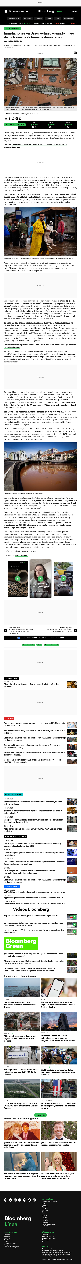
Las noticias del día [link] (13, 18)
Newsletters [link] (27, 18)
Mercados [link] (39, 18)
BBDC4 (19, 439)
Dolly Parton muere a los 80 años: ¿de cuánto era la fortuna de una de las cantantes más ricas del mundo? (57, 1176)
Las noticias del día (28, 645)
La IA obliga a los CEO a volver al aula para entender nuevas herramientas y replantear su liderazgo (29, 872)
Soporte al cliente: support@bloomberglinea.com (56, 1254)
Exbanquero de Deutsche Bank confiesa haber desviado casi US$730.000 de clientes (21, 1071)
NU (59, 437)
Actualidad (7, 1240)
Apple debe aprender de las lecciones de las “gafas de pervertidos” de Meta (33, 898)
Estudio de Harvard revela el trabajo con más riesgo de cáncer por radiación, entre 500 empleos (22, 1176)
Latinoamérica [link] (68, 18)
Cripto (6, 1241)
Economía (7, 1234)
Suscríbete (45, 1234)
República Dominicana (48, 1224)
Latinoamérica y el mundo (49, 1201)
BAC (56, 400)
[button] (75, 53)
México (44, 1205)
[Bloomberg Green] (40, 943)
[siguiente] (75, 630)
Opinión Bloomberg (12, 886)
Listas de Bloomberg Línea (11, 1247)
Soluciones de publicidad (49, 1256)
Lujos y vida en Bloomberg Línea (21, 1118)
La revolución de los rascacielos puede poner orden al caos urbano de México (34, 903)
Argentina (45, 1207)
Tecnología (45, 1240)
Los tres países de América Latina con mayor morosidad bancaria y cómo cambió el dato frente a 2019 (32, 844)
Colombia (45, 1208)
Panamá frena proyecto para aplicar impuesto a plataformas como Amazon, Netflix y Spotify (58, 1004)
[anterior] (5, 630)
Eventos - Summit (47, 1249)
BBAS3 (66, 434)
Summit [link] (49, 18)
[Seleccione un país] (27, 11)
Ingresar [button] (74, 11)
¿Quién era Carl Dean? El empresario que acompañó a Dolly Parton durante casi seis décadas (22, 1144)
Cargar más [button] (40, 1115)
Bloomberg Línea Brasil (51, 645)
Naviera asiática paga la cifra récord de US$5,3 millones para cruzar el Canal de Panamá (21, 1105)
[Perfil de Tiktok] (29, 1200)
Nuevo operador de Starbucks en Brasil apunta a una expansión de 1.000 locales (59, 630)
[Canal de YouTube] (15, 1200)
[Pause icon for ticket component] (5, 23)
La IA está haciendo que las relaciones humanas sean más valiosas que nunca (34, 892)
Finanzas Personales (10, 1243)
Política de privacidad (48, 1236)
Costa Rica (45, 1220)
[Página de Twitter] (10, 1200)
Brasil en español (12, 28)
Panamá (44, 1217)
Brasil (39, 645)
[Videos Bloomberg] (40, 909)
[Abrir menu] (6, 11)
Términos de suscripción (49, 1238)
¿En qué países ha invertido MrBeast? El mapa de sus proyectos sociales (58, 1143)
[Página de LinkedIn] (24, 1200)
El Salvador (45, 1222)
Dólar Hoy (7, 1238)
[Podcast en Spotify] (34, 1200)
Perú (43, 1214)
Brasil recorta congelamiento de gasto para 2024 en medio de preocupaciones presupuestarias (21, 631)
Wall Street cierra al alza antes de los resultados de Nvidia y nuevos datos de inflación (58, 1072)
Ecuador (44, 1215)
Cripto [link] (58, 18)
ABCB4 (69, 429)
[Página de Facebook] (5, 1200)
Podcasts (7, 1245)
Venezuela (45, 1210)
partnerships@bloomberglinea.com (52, 1251)
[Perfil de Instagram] (19, 1200)
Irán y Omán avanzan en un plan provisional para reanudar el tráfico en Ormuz (20, 1004)
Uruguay (44, 1219)
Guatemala (45, 1226)
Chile (43, 1212)
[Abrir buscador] (10, 11)
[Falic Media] (74, 14)
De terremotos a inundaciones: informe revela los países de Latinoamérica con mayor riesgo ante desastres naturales (29, 969)
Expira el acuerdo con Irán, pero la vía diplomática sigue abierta (31, 915)
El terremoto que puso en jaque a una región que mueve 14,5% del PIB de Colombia (20, 1038)
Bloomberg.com (21, 555)
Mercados (7, 1236)
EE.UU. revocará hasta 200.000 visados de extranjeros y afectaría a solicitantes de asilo (58, 1105)
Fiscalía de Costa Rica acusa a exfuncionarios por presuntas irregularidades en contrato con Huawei (58, 1038)
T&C (43, 1241)
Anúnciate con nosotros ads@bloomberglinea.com (56, 1252)
